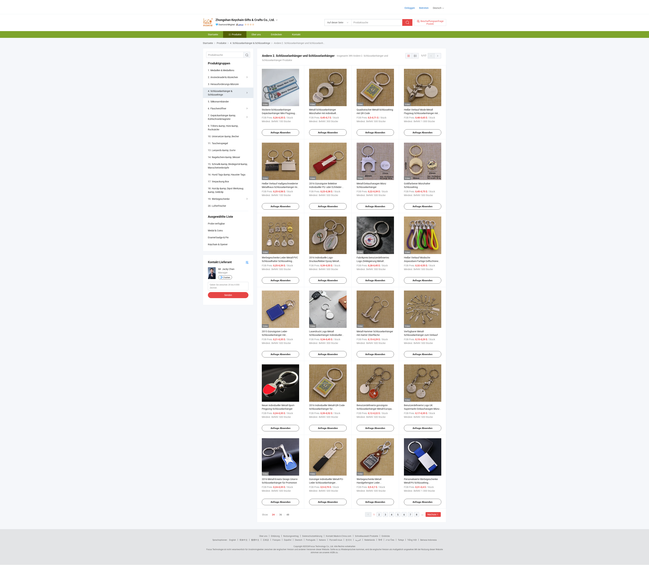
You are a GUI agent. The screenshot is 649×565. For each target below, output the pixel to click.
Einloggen (410, 7)
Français (276, 539)
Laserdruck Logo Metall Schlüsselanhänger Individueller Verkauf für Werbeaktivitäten (325, 335)
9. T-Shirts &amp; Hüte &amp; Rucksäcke (223, 127)
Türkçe (401, 539)
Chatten (226, 277)
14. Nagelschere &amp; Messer (224, 157)
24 (273, 514)
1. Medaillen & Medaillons (221, 70)
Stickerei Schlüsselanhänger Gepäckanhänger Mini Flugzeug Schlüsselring (278, 113)
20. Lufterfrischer (217, 205)
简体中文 (243, 539)
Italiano (322, 539)
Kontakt (296, 34)
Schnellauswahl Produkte (366, 536)
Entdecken (276, 34)
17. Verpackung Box (218, 181)
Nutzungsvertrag (291, 536)
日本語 (266, 539)
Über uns (256, 34)
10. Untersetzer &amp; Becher (223, 136)
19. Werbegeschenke (219, 198)
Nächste (431, 514)
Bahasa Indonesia (428, 539)
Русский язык (335, 539)
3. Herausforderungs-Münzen (223, 84)
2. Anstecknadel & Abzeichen (223, 77)
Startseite (213, 34)
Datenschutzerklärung (312, 536)
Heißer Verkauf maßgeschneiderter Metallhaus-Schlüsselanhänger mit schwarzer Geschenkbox (280, 187)
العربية (358, 539)
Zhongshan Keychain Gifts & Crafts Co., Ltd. (245, 20)
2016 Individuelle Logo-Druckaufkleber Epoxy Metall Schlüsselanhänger (324, 261)
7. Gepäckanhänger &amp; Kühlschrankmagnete (222, 117)
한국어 (349, 539)
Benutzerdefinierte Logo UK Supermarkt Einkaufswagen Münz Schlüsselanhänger (421, 409)
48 (287, 514)
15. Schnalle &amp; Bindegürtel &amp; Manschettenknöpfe (228, 165)
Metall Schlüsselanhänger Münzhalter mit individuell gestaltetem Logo (322, 113)
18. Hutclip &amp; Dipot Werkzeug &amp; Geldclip (225, 190)
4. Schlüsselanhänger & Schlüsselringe (220, 92)
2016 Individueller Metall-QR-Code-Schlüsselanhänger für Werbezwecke (327, 409)
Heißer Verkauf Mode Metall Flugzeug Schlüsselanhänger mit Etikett (421, 113)
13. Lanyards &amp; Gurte (221, 150)
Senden (228, 295)
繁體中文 (255, 539)
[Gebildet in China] (224, 7)
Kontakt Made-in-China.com (338, 536)
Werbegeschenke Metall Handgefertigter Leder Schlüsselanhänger (369, 482)
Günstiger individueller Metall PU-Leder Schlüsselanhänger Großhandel (326, 482)
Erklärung (275, 536)
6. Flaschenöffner (217, 108)
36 (280, 514)
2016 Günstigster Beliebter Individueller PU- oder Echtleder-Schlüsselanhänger (325, 187)
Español (287, 539)
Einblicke (386, 536)
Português (310, 539)
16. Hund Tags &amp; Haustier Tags (226, 174)
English (232, 539)
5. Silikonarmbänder (218, 101)
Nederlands (369, 539)
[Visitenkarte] (247, 262)
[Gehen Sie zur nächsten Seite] (438, 55)
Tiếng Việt (412, 539)
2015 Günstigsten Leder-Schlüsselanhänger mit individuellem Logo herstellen (277, 335)
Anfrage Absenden (281, 132)
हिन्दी (380, 539)
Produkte (236, 34)
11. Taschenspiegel (218, 143)
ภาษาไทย (390, 539)
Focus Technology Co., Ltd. (321, 546)
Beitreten (424, 7)
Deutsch (298, 539)
